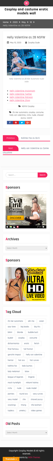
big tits (37, 326)
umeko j (22, 410)
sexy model (13, 399)
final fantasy (13, 349)
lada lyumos (27, 365)
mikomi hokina (32, 382)
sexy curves (38, 393)
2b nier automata (20, 112)
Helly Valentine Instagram (22, 90)
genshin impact (14, 354)
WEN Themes (34, 457)
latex (27, 371)
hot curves (34, 360)
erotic (26, 343)
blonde (20, 332)
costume (39, 112)
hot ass (21, 360)
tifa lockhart (36, 405)
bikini (10, 332)
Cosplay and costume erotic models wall (26, 11)
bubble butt (33, 332)
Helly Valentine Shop (20, 100)
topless (11, 410)
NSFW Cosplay (28, 106)
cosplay (32, 112)
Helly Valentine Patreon (21, 97)
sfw (24, 399)
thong (23, 405)
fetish (36, 343)
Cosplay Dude (34, 42)
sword (29, 118)
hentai (10, 360)
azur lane (12, 326)
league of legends (15, 377)
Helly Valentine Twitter (21, 94)
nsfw (29, 115)
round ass (23, 393)
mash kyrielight (14, 382)
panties (11, 393)
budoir (10, 337)
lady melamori (14, 371)
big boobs (25, 326)
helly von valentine (18, 115)
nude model (31, 388)
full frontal (28, 349)
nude (34, 115)
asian (41, 321)
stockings (12, 405)
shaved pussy (37, 399)
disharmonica (13, 343)
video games (36, 410)
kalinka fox (12, 365)
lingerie (31, 377)
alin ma (31, 321)
